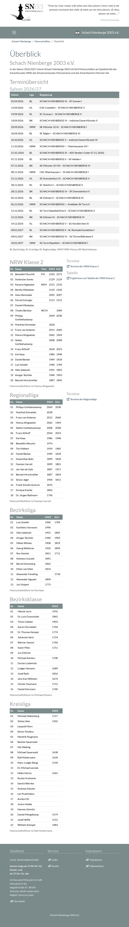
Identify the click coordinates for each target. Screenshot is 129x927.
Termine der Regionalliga (83, 399)
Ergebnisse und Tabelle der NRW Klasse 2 (92, 278)
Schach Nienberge (21, 41)
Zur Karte (19, 901)
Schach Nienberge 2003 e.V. (100, 32)
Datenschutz (97, 865)
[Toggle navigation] (14, 32)
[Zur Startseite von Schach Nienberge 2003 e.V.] (26, 13)
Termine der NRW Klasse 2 (84, 266)
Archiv (55, 865)
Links (55, 859)
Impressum (96, 859)
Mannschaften (42, 41)
